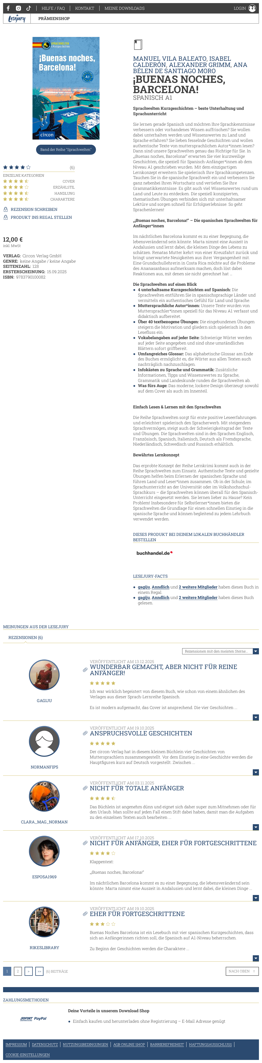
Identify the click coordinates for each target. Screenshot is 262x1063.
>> (39, 971)
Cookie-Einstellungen (28, 1054)
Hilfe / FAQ (53, 8)
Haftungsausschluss (210, 1044)
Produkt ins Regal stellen (41, 217)
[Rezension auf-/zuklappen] (256, 717)
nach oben (239, 971)
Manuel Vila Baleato (169, 58)
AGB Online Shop (129, 1044)
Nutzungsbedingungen (85, 1044)
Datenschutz (45, 1044)
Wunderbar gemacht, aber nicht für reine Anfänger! (163, 670)
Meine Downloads (125, 8)
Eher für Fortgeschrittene (137, 914)
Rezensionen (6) (25, 637)
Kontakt (84, 8)
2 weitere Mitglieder (198, 586)
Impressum (16, 1044)
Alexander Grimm (200, 65)
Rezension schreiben (34, 209)
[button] (245, 8)
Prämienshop (54, 18)
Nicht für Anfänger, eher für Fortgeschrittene (173, 843)
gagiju (144, 586)
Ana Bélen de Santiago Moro (190, 68)
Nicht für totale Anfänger (137, 788)
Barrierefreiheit (167, 1044)
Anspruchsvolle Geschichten (141, 733)
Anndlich (160, 586)
